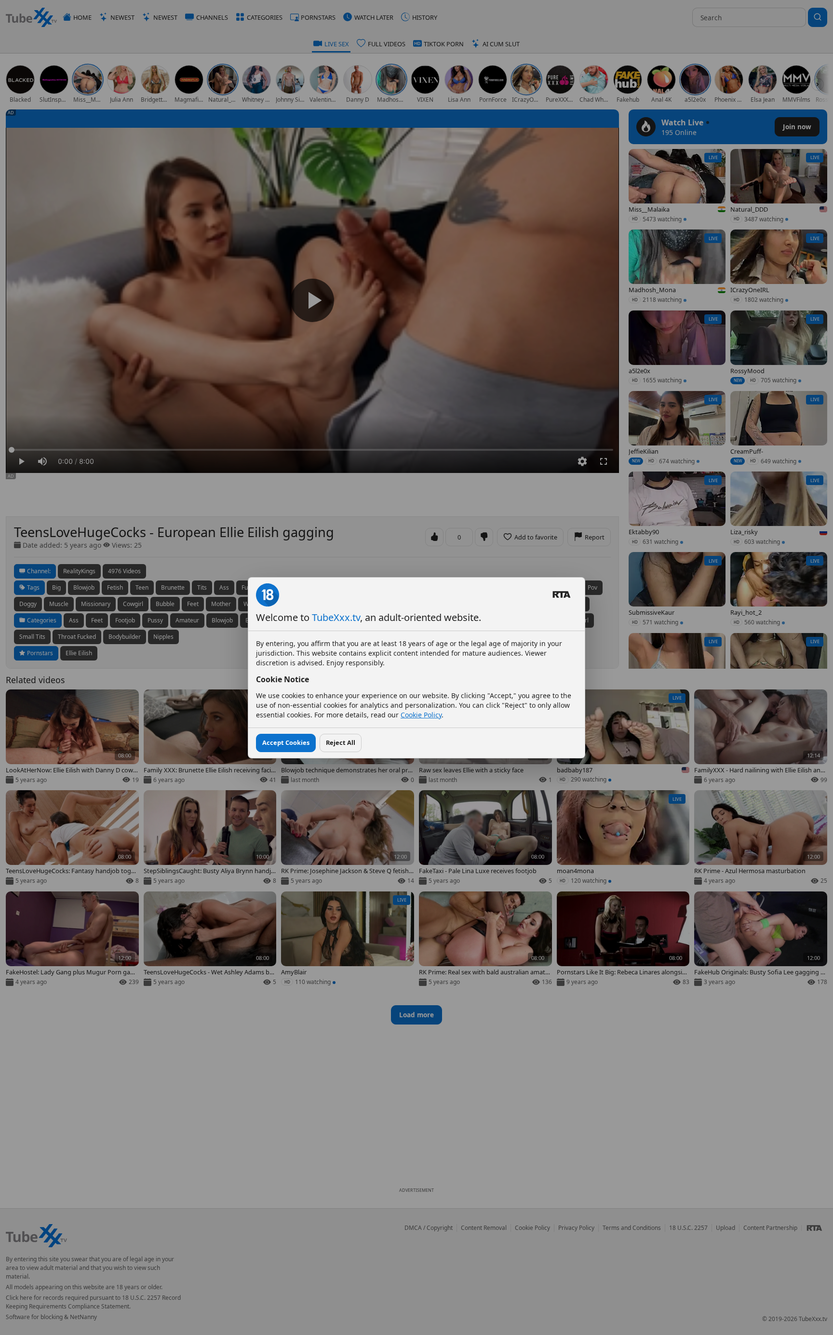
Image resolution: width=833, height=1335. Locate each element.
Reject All (340, 742)
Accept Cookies (285, 742)
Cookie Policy (421, 714)
